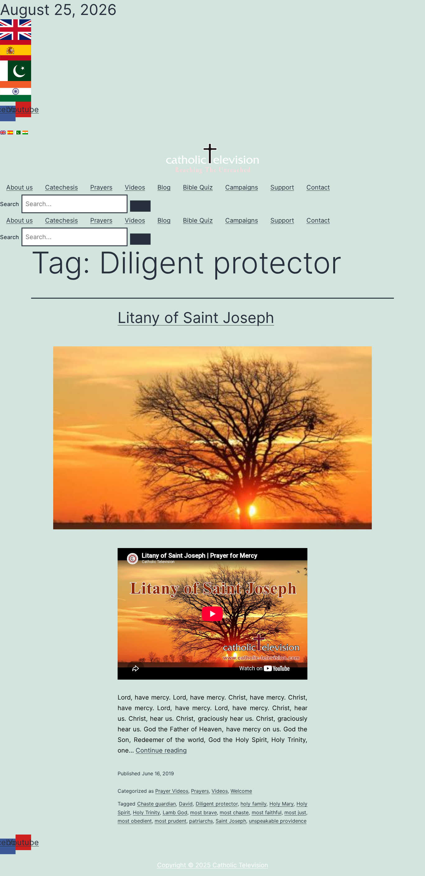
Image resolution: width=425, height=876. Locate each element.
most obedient (135, 821)
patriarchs (201, 821)
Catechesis (61, 187)
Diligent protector (217, 804)
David (186, 804)
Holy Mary (281, 804)
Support (282, 187)
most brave (203, 812)
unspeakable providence (277, 821)
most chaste (234, 812)
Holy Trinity (146, 812)
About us (19, 187)
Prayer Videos (171, 791)
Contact (318, 187)
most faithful (267, 812)
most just (295, 812)
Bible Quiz (198, 187)
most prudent (170, 821)
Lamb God (175, 812)
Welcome (241, 791)
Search (9, 204)
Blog (163, 187)
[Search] (140, 206)
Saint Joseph (231, 821)
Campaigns (241, 187)
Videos (135, 187)
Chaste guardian (156, 804)
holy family (253, 804)
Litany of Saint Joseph (196, 317)
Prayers (101, 187)
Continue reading (161, 750)
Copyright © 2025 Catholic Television (212, 865)
